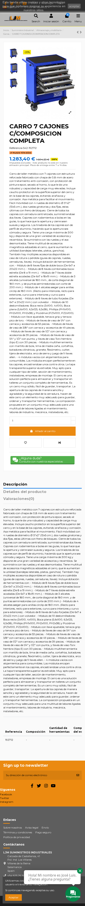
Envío (45, 827)
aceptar (74, 6)
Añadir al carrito (45, 431)
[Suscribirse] (78, 775)
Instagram (6, 801)
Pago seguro (43, 832)
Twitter (4, 798)
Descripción (15, 484)
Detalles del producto (24, 492)
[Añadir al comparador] (59, 443)
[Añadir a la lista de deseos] (25, 443)
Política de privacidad (16, 837)
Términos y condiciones (17, 832)
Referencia (15, 148)
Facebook (6, 794)
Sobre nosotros (12, 827)
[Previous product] (78, 32)
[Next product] (81, 32)
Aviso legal (31, 827)
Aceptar (13, 897)
